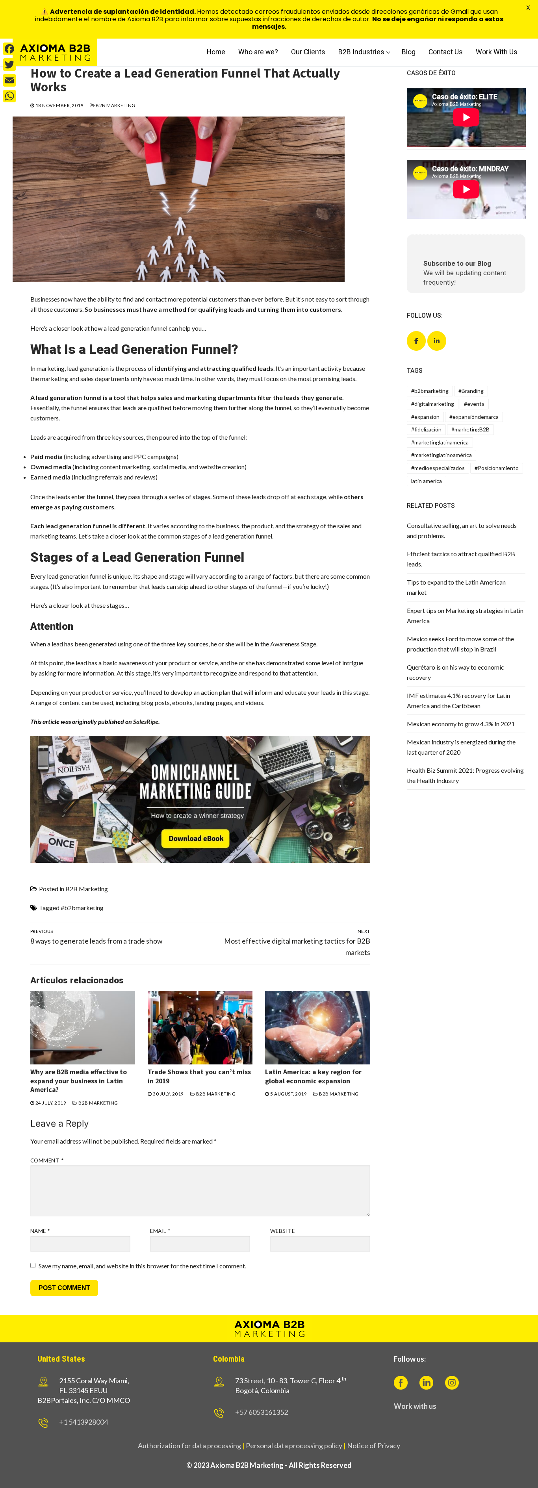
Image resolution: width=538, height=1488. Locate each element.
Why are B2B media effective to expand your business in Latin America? (78, 1081)
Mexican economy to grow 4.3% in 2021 (461, 723)
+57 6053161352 (261, 1412)
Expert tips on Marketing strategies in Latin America (465, 615)
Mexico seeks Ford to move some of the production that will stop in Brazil (460, 644)
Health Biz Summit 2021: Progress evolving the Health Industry (465, 775)
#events (474, 403)
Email (160, 1231)
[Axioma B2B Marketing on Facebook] (416, 341)
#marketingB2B (470, 429)
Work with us (415, 1406)
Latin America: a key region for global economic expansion (313, 1076)
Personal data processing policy (294, 1445)
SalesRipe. (146, 721)
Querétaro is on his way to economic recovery (455, 672)
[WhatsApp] (9, 96)
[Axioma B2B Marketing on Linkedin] (436, 341)
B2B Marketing (115, 105)
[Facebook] (9, 49)
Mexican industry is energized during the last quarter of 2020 (461, 747)
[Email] (9, 80)
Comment (47, 1160)
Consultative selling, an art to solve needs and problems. (462, 530)
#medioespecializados (438, 468)
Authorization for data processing (189, 1445)
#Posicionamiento (497, 468)
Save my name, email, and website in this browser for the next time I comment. (142, 1266)
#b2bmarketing (82, 907)
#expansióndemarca (474, 416)
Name (40, 1231)
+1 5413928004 (83, 1422)
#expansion (425, 416)
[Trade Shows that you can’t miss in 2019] (200, 1027)
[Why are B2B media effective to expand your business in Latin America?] (82, 1027)
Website (282, 1231)
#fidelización (426, 429)
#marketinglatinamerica (440, 442)
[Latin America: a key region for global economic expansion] (317, 1027)
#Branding (471, 390)
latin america (426, 480)
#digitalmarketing (432, 403)
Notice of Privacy (373, 1445)
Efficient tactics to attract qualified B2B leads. (461, 559)
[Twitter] (9, 64)
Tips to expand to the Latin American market (456, 587)
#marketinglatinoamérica (441, 455)
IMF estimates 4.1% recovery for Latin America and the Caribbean (458, 700)
